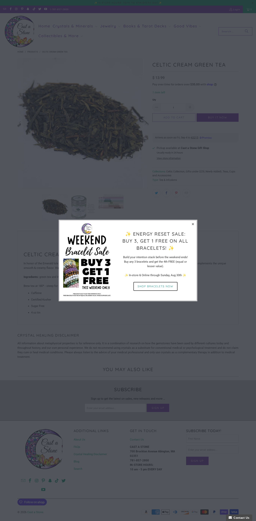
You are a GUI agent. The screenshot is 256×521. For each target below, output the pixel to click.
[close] (193, 224)
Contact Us (240, 517)
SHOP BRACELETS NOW (155, 286)
